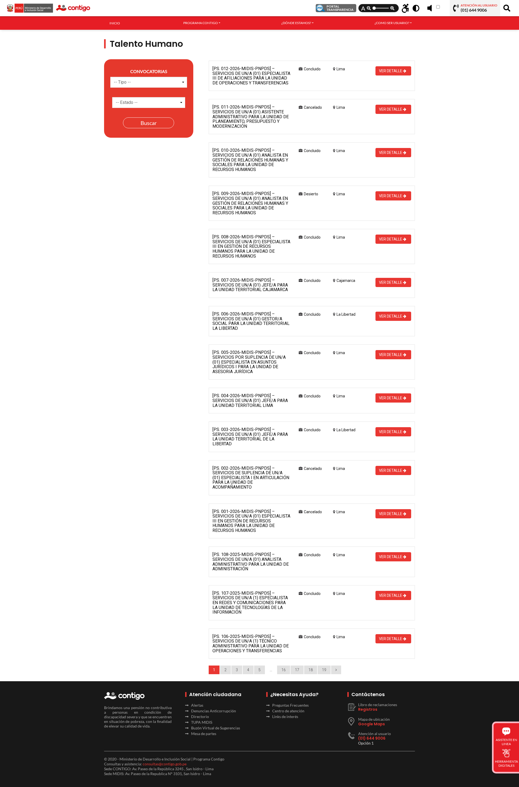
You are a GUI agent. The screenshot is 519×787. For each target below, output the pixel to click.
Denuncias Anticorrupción (213, 711)
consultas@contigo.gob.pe (165, 764)
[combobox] (202, 23)
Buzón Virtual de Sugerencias (215, 728)
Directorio (200, 716)
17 (297, 670)
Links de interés (285, 716)
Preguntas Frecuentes (290, 705)
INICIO (114, 23)
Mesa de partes (203, 733)
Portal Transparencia (340, 8)
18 (310, 670)
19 (324, 670)
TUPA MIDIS (201, 722)
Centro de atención (288, 711)
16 (283, 670)
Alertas (197, 705)
